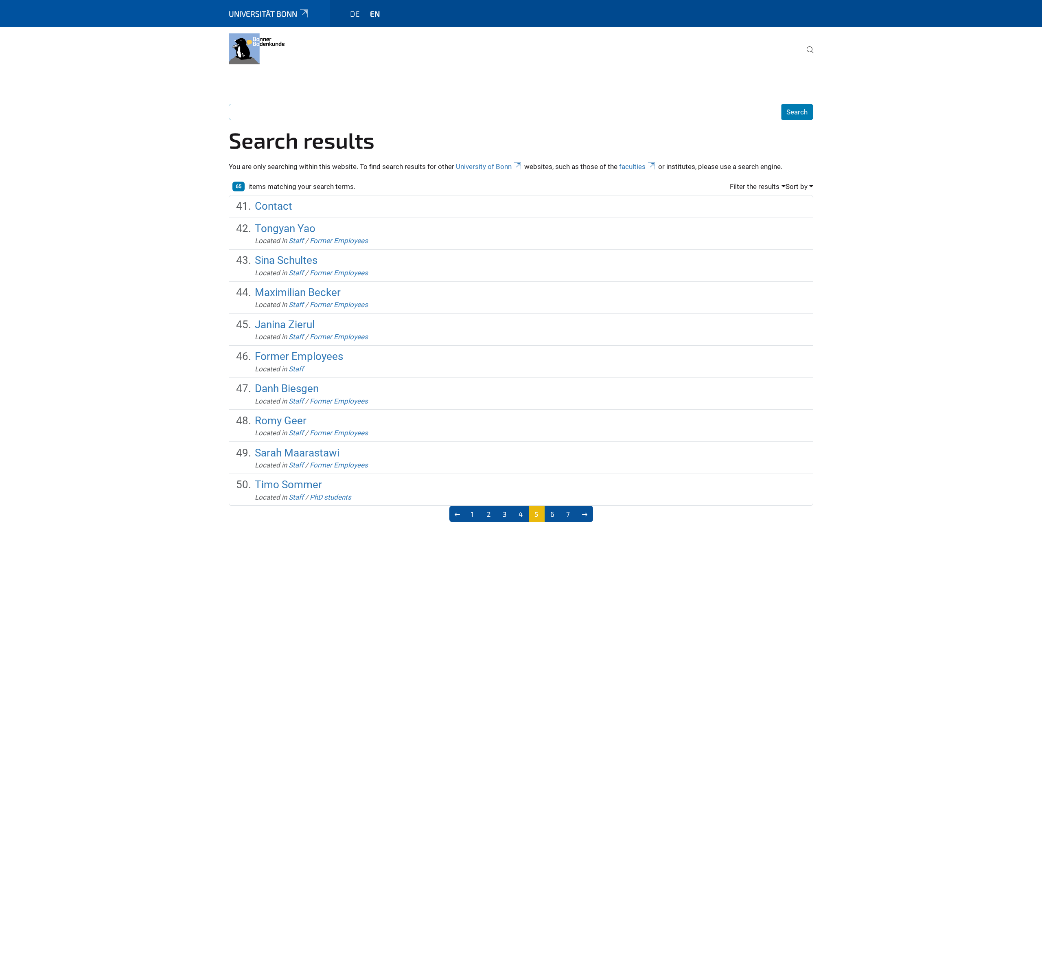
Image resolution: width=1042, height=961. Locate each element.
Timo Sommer (288, 484)
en (375, 13)
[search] (806, 55)
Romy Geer (280, 421)
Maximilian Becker (298, 292)
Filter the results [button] (754, 186)
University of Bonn (484, 166)
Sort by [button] (797, 186)
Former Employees (339, 241)
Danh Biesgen (287, 388)
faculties (632, 166)
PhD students (330, 497)
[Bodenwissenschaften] (257, 48)
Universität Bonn (263, 13)
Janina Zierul (285, 324)
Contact (273, 206)
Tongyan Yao (285, 228)
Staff (296, 241)
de (355, 13)
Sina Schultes (286, 260)
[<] (457, 514)
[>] (584, 514)
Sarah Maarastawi (297, 453)
